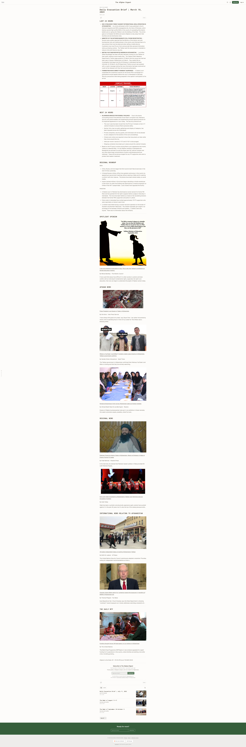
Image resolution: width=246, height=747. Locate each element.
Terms (129, 737)
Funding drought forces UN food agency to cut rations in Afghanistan (119, 643)
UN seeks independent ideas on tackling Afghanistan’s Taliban (118, 552)
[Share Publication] (230, 2)
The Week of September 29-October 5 (112, 709)
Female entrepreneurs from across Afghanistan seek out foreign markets (120, 403)
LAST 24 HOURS (103, 693)
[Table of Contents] (1, 373)
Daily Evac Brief (104, 7)
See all (102, 718)
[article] (123, 694)
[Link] (98, 21)
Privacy (125, 737)
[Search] (227, 2)
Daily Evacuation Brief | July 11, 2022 (113, 691)
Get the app (129, 741)
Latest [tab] (104, 687)
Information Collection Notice (122, 677)
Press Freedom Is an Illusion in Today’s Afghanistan (114, 311)
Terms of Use (129, 676)
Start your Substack (119, 741)
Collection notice (134, 737)
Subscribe (235, 2)
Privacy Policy (132, 677)
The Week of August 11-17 (108, 700)
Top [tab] (101, 687)
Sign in (242, 2)
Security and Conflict (104, 702)
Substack (117, 744)
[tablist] (103, 687)
